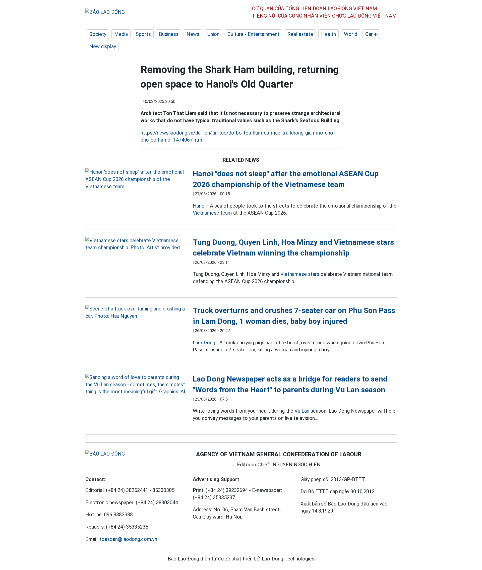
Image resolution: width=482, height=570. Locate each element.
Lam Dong (204, 343)
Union (213, 34)
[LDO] (135, 179)
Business (168, 34)
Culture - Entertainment (253, 34)
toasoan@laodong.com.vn (128, 539)
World (350, 34)
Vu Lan (301, 411)
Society (97, 34)
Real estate (300, 34)
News (193, 34)
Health (328, 34)
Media (121, 34)
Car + (371, 34)
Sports (143, 34)
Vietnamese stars (299, 274)
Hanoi (199, 206)
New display (102, 46)
